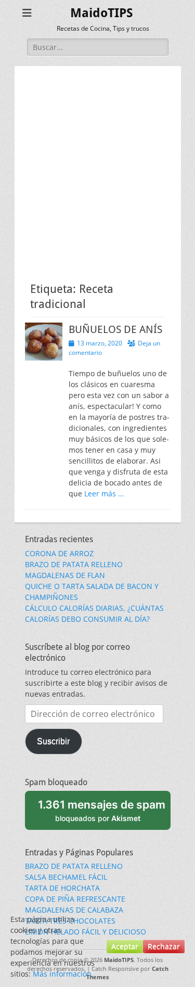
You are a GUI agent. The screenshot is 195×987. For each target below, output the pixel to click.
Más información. (63, 974)
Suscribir (53, 741)
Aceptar (124, 946)
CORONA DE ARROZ (59, 553)
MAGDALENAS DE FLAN (65, 575)
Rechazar (164, 946)
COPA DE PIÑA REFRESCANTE (75, 899)
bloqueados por (101, 810)
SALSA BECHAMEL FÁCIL (66, 877)
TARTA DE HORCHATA (62, 888)
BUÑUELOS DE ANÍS (115, 329)
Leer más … (104, 493)
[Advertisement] (97, 163)
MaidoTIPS (101, 13)
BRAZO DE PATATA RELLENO (74, 564)
